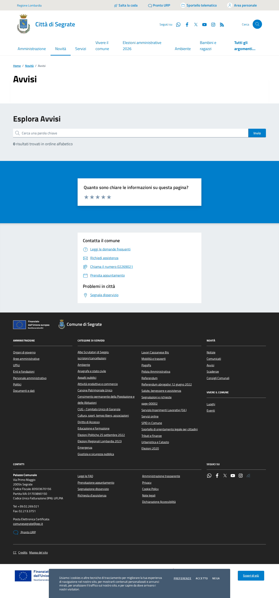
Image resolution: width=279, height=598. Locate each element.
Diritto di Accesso (89, 422)
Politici (17, 384)
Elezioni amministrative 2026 (142, 46)
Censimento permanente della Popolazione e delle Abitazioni (106, 399)
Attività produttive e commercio (98, 384)
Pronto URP (28, 532)
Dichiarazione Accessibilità (159, 501)
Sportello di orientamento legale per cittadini (169, 429)
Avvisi (210, 365)
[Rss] (248, 476)
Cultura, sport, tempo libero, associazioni (103, 415)
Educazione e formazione (93, 428)
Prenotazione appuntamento (96, 482)
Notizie (211, 352)
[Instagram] (211, 24)
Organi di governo (24, 352)
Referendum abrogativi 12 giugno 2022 (166, 384)
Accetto (202, 578)
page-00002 (149, 403)
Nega (216, 578)
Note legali (148, 495)
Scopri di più (251, 575)
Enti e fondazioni (23, 371)
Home (17, 66)
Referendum (149, 378)
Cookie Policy (150, 489)
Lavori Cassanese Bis (155, 352)
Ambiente (183, 49)
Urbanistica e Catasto (155, 442)
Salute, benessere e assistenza (161, 390)
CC (15, 552)
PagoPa (146, 365)
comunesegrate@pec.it (28, 524)
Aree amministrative (26, 358)
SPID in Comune (151, 423)
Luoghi (211, 404)
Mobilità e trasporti (153, 358)
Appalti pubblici (87, 377)
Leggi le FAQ (85, 476)
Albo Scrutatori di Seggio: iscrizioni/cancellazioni (93, 355)
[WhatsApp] (209, 476)
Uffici (16, 365)
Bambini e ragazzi (208, 46)
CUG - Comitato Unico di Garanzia (99, 409)
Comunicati (214, 358)
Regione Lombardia (29, 5)
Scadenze (213, 371)
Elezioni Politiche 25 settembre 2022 (101, 434)
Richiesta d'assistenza (92, 495)
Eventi (211, 410)
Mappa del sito (38, 552)
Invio (257, 133)
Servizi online (149, 416)
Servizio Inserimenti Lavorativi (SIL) (164, 410)
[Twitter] (225, 476)
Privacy (146, 482)
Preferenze (182, 578)
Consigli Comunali (218, 378)
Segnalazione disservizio (93, 489)
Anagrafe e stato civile (92, 371)
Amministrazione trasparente (161, 476)
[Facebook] (217, 476)
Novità (29, 66)
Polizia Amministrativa (155, 371)
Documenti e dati (24, 390)
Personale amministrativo (29, 378)
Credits (22, 552)
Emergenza (85, 447)
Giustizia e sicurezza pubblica (96, 454)
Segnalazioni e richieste (156, 397)
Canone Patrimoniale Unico (95, 390)
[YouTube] (232, 476)
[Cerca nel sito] (257, 24)
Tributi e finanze (151, 435)
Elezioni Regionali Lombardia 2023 (100, 441)
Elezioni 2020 (150, 448)
